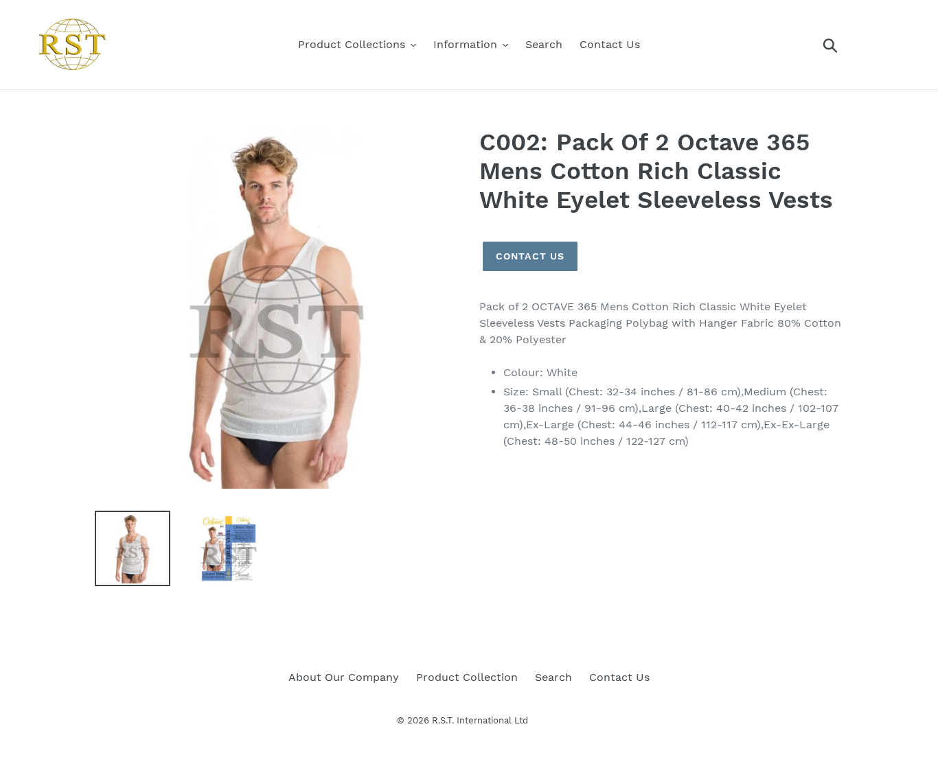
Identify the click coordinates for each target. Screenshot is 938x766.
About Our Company (343, 677)
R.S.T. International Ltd (480, 720)
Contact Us (530, 256)
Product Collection (467, 677)
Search (553, 677)
